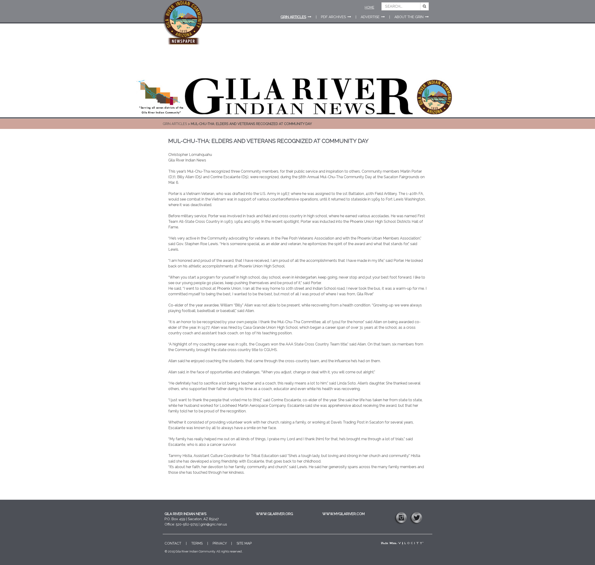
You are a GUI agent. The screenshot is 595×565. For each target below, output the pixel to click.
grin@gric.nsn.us (213, 524)
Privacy (220, 543)
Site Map (244, 543)
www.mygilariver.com (343, 514)
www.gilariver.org (274, 514)
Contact (173, 543)
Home (369, 7)
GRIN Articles (175, 124)
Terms (197, 543)
